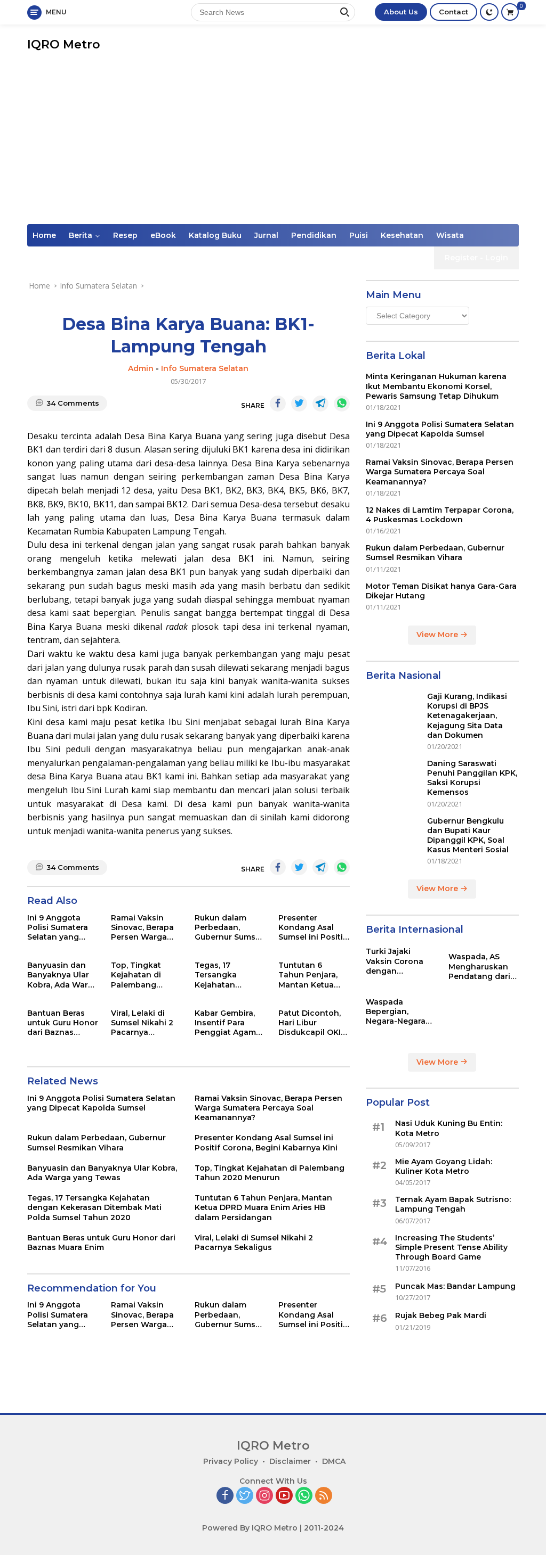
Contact (453, 11)
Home (44, 235)
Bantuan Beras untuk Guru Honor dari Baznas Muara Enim (62, 1023)
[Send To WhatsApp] (342, 404)
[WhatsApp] (303, 1496)
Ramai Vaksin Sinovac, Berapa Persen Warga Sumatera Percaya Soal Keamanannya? (142, 927)
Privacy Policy (230, 1461)
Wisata (450, 235)
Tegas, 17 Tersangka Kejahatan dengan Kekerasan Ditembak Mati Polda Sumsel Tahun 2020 (223, 975)
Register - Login (476, 257)
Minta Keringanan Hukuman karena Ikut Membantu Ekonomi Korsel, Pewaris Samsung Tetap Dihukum (436, 386)
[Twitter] (244, 1496)
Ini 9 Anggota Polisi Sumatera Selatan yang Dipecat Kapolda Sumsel (60, 927)
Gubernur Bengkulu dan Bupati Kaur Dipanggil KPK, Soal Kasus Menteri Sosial (468, 835)
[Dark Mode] (489, 12)
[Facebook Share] (278, 404)
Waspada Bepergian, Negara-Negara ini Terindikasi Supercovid (395, 1011)
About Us (401, 11)
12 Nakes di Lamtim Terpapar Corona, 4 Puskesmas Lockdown (439, 514)
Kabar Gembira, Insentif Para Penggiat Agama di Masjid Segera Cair (228, 1023)
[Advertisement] (273, 144)
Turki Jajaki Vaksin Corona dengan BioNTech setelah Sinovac (401, 961)
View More (438, 634)
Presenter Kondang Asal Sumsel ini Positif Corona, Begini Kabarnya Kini (312, 927)
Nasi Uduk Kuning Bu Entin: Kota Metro (448, 1128)
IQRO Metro (63, 44)
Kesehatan (402, 235)
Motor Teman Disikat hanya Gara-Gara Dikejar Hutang (441, 590)
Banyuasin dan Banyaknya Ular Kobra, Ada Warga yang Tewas (62, 975)
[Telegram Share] (320, 404)
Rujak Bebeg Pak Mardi (440, 1315)
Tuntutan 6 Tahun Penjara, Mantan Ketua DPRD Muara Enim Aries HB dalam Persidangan (313, 975)
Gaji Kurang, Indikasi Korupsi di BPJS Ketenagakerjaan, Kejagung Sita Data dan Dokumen (467, 716)
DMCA (334, 1461)
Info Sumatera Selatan (204, 368)
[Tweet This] (299, 404)
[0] (510, 12)
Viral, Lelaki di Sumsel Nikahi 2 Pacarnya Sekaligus (142, 1023)
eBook (163, 235)
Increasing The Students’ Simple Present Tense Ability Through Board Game (451, 1247)
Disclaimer (290, 1461)
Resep (125, 235)
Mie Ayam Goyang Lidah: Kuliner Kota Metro (443, 1166)
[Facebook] (225, 1496)
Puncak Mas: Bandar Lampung (455, 1286)
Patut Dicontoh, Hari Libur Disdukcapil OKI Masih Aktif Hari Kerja (309, 1023)
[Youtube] (284, 1496)
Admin (141, 368)
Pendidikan (313, 235)
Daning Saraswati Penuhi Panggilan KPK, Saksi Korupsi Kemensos (472, 778)
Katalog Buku (215, 235)
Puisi (358, 235)
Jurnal (266, 235)
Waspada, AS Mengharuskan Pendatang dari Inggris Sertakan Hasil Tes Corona (481, 966)
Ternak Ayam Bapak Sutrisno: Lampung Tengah (453, 1204)
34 (72, 403)
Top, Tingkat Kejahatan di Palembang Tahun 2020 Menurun (136, 975)
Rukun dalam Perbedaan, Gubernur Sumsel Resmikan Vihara (228, 927)
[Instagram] (264, 1496)
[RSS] (323, 1496)
